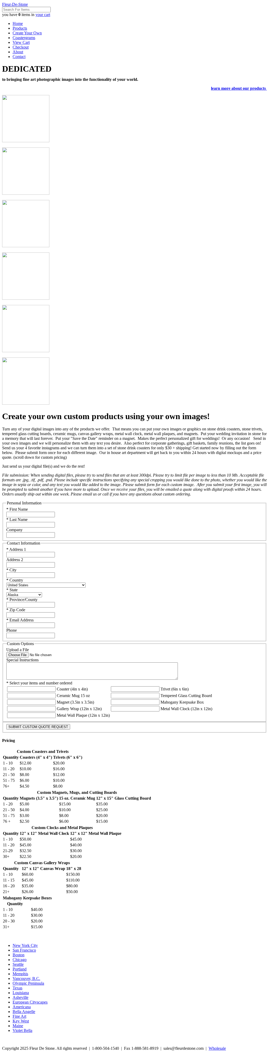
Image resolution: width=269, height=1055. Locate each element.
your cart (42, 14)
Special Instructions (22, 660)
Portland (20, 969)
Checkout (21, 47)
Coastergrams (24, 37)
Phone (11, 630)
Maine (18, 1026)
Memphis (20, 974)
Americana (22, 1007)
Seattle (18, 964)
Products (20, 28)
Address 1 (16, 549)
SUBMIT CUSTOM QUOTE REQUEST (38, 727)
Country (14, 580)
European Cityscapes (30, 1002)
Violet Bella (22, 1030)
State (12, 590)
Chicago (20, 959)
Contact (19, 56)
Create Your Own (27, 33)
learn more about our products (239, 88)
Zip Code (15, 610)
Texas (17, 988)
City (11, 570)
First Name (17, 509)
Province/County (22, 599)
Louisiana (21, 992)
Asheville (20, 997)
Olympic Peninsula (28, 983)
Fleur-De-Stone (15, 4)
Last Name (17, 519)
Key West (21, 1021)
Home (18, 23)
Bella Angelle (24, 1011)
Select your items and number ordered (39, 683)
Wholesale (217, 1048)
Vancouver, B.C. (26, 978)
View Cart (21, 42)
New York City (25, 945)
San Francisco (24, 950)
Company (14, 530)
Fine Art (19, 1016)
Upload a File (17, 649)
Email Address (20, 620)
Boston (18, 955)
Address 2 (14, 559)
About (18, 52)
